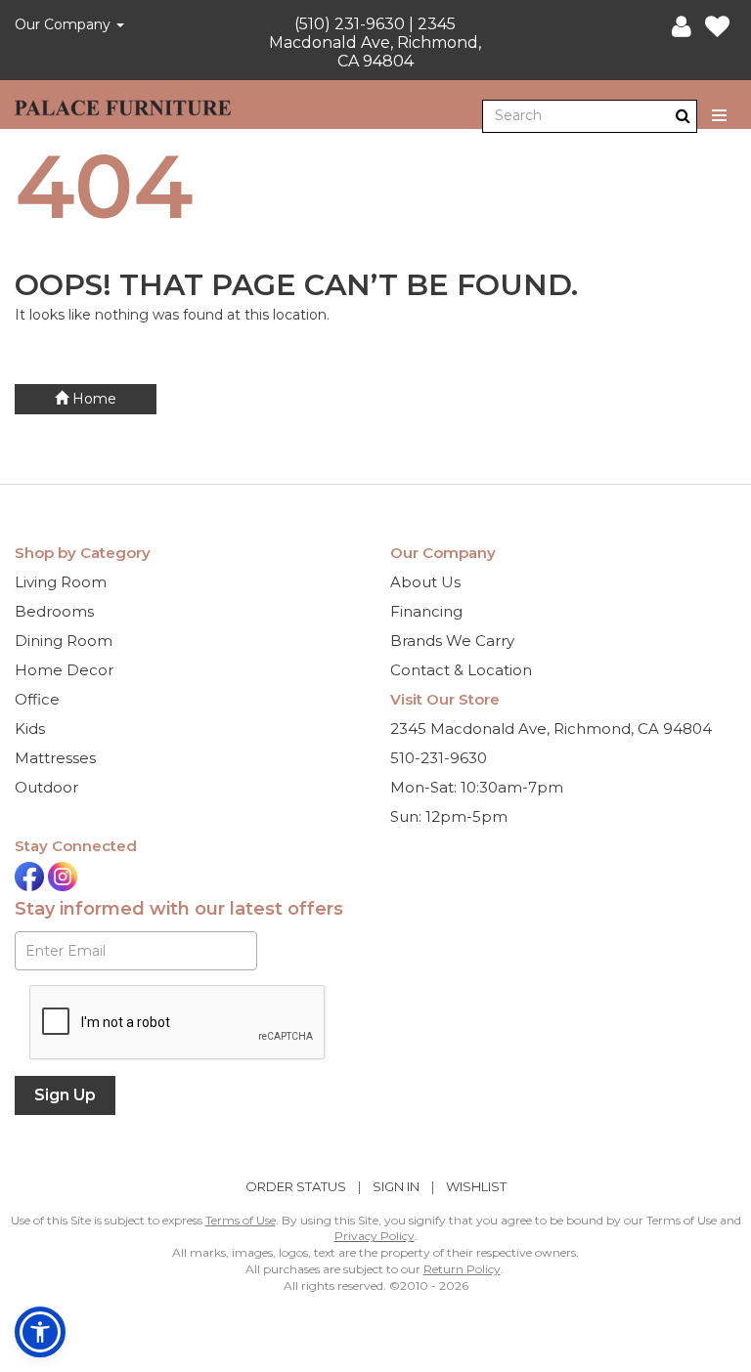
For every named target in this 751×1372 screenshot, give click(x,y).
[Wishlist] (717, 27)
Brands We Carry (452, 640)
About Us (425, 582)
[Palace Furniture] (123, 104)
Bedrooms (54, 611)
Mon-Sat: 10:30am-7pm (476, 787)
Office (37, 699)
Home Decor (64, 670)
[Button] (720, 116)
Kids (30, 728)
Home (92, 398)
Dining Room (63, 640)
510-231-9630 (438, 758)
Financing (426, 611)
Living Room (61, 582)
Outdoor (46, 787)
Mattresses (55, 758)
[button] (681, 27)
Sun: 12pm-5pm (449, 816)
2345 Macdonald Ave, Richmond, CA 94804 (551, 728)
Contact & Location (461, 670)
